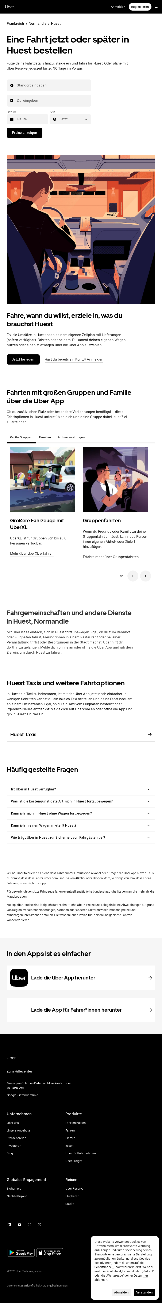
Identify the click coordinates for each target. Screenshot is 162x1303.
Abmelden (121, 1292)
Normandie (37, 24)
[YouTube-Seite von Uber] (19, 1224)
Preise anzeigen (24, 133)
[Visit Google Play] (21, 1253)
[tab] (91, 437)
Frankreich (15, 24)
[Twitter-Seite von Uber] (40, 1224)
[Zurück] (132, 576)
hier (145, 1275)
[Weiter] (145, 576)
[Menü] (156, 7)
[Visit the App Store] (49, 1253)
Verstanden (144, 1292)
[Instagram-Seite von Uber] (29, 1224)
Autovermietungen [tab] (71, 437)
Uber (9, 6)
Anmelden (118, 6)
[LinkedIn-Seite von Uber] (9, 1224)
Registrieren (140, 6)
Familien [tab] (45, 437)
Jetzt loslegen (23, 359)
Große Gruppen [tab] (21, 437)
